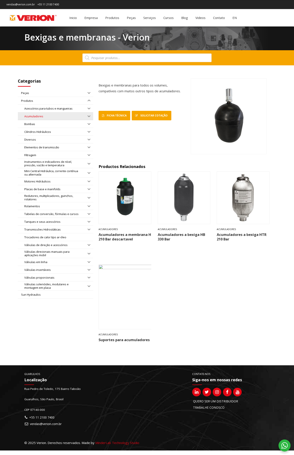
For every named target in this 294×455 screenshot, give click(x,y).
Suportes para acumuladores (124, 339)
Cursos (168, 18)
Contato (219, 18)
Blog (184, 18)
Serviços (149, 18)
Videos (200, 18)
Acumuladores (108, 229)
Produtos (112, 18)
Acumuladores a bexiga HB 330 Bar (181, 237)
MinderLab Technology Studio (117, 443)
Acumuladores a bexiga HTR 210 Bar (241, 237)
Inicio (73, 18)
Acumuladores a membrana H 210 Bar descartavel (125, 237)
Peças (131, 18)
